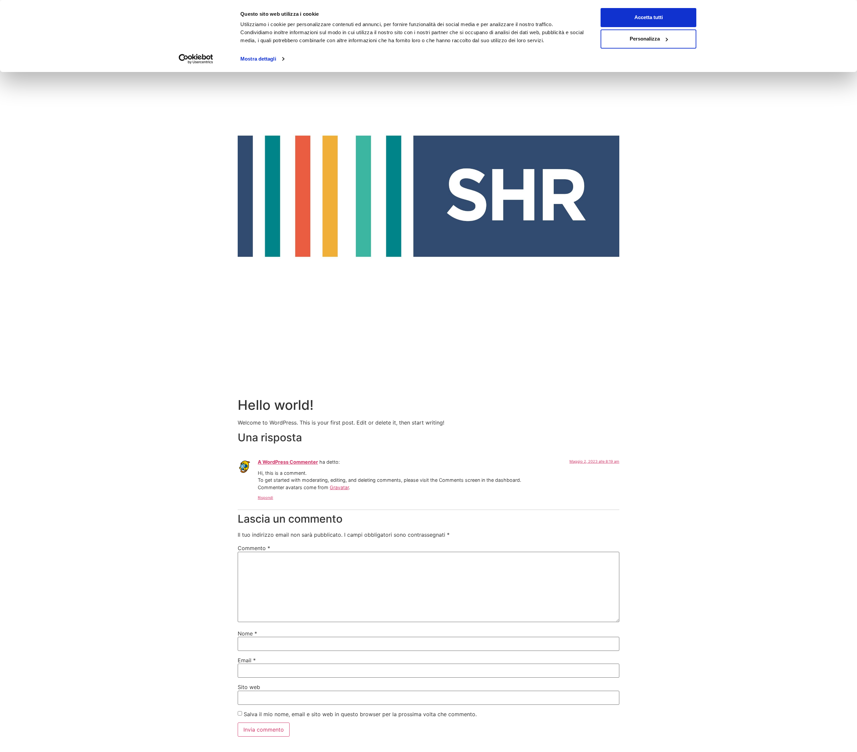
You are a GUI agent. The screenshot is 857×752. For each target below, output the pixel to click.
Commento (254, 548)
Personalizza (645, 39)
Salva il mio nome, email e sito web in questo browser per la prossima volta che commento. (360, 714)
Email (247, 660)
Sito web (249, 687)
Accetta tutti (648, 17)
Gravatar (339, 487)
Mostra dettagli (258, 59)
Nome (247, 633)
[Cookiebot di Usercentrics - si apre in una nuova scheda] (196, 59)
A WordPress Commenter (288, 462)
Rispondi (265, 497)
